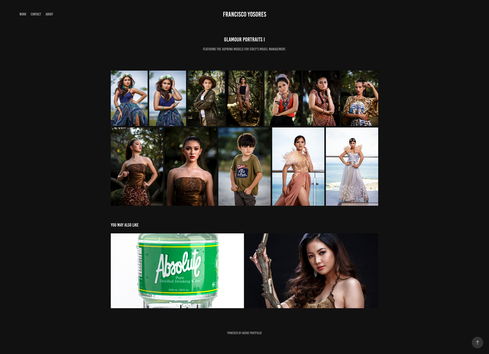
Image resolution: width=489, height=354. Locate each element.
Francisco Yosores (244, 14)
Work (22, 14)
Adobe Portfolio (252, 333)
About (49, 14)
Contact (36, 14)
